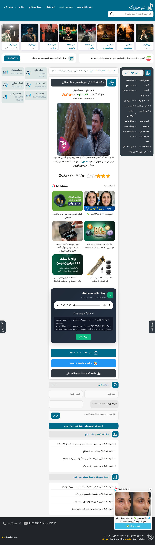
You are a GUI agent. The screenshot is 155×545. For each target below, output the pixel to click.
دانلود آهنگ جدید (97, 94)
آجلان (146, 85)
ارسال (55, 415)
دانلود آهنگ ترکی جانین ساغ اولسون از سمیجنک (93, 501)
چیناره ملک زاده (144, 139)
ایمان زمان (144, 121)
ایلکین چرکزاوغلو (130, 113)
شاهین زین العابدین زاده (139, 151)
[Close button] (150, 489)
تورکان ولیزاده (128, 131)
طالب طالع (130, 85)
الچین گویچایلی (143, 106)
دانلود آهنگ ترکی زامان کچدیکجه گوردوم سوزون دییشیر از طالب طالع (85, 444)
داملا (132, 136)
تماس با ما (8, 7)
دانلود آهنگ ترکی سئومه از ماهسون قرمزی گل (94, 494)
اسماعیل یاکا (144, 100)
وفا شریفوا (130, 80)
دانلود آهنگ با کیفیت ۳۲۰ (81, 353)
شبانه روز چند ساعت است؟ (104, 403)
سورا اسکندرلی (128, 146)
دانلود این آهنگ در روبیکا (81, 363)
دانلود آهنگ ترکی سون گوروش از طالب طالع (83, 82)
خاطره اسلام (144, 146)
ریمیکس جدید (66, 7)
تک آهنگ (50, 7)
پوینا (3, 537)
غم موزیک (141, 7)
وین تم (105, 539)
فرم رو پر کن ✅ (133, 526)
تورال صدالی (144, 131)
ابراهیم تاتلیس (128, 90)
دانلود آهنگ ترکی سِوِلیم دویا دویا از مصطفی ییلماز (92, 509)
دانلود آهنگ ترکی (85, 7)
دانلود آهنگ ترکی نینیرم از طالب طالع (97, 466)
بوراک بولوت (129, 121)
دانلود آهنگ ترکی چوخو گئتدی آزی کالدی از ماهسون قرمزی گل (87, 487)
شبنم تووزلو (144, 80)
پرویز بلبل (145, 126)
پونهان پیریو (129, 126)
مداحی (21, 7)
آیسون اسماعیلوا (145, 93)
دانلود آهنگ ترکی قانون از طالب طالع (98, 451)
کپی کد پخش (84, 337)
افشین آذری (129, 100)
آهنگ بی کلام (35, 7)
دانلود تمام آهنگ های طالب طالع (81, 373)
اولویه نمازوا (144, 111)
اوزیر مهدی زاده (128, 106)
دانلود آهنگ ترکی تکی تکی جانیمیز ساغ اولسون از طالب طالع (88, 458)
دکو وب (128, 539)
